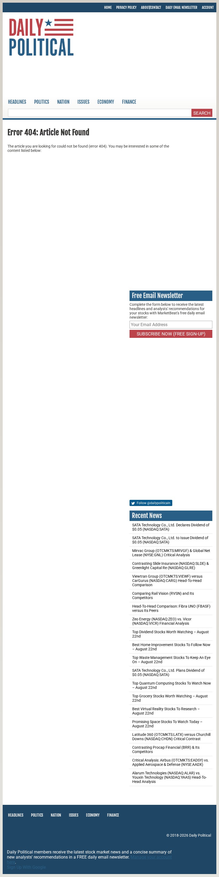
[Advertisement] (109, 77)
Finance (129, 102)
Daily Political (200, 835)
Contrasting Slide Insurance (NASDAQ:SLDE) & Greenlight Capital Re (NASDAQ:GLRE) (170, 565)
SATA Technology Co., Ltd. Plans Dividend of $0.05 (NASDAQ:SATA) (168, 672)
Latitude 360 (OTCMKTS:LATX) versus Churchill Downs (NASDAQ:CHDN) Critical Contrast (171, 736)
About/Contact (151, 7)
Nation (63, 102)
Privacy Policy (126, 7)
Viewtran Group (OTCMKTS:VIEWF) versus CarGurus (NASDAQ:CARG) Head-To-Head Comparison (167, 580)
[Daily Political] (41, 38)
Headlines (17, 102)
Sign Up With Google (26, 867)
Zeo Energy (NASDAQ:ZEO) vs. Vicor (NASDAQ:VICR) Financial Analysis (161, 621)
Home (108, 7)
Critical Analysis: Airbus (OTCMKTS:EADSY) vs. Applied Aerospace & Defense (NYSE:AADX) (170, 762)
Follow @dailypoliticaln (153, 503)
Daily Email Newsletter (181, 7)
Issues (83, 102)
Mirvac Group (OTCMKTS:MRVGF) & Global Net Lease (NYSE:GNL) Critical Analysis (171, 552)
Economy (105, 102)
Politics (41, 102)
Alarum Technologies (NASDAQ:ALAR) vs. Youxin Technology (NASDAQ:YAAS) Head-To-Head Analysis (169, 777)
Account (208, 7)
